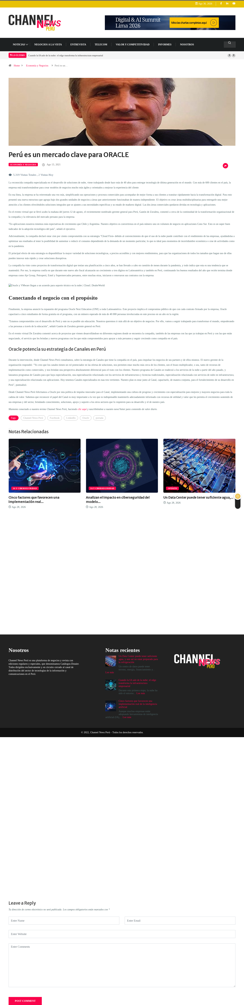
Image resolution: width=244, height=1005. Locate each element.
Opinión (95, 488)
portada (99, 418)
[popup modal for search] (229, 44)
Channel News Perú (33, 418)
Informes (164, 44)
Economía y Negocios (37, 65)
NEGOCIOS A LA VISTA (48, 44)
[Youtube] (234, 3)
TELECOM (101, 44)
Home (17, 65)
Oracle (85, 418)
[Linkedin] (227, 3)
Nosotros (187, 44)
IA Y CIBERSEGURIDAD (25, 488)
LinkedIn (71, 418)
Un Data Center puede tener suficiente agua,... (121, 497)
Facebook (54, 418)
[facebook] (221, 3)
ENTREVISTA (78, 44)
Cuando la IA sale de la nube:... (186, 497)
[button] (229, 55)
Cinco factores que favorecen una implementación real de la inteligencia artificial (67, 55)
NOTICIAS (19, 44)
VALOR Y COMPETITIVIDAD (133, 44)
